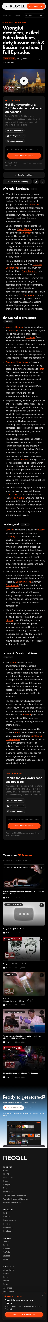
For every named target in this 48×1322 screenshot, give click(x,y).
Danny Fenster (24, 229)
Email (5, 1259)
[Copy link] (42, 181)
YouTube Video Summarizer (15, 1195)
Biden (13, 662)
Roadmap (7, 1231)
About (6, 1170)
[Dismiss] (42, 1295)
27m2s (25, 524)
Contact (6, 1217)
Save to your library (25, 175)
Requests (7, 1224)
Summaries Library (11, 15)
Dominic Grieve (23, 582)
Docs (5, 1181)
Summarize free (24, 156)
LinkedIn (6, 1256)
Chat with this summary (19, 181)
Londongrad (12, 536)
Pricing (6, 1174)
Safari (5, 1284)
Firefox (6, 1281)
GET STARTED (15, 1108)
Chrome (6, 1274)
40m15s (9, 657)
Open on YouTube (36, 15)
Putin (41, 369)
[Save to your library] (41, 868)
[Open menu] (6, 6)
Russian (13, 330)
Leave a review (9, 1220)
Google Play (8, 1291)
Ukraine (9, 620)
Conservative (12, 585)
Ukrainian (30, 337)
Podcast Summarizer (12, 1202)
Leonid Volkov (12, 494)
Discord (6, 1249)
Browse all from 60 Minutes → (18, 860)
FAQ (5, 1213)
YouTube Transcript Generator (16, 1199)
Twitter (6, 1241)
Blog (5, 1188)
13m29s (9, 321)
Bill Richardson (26, 295)
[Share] (36, 181)
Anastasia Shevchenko (17, 362)
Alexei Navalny (17, 498)
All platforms (8, 1270)
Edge (5, 1277)
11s (34, 189)
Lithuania (18, 327)
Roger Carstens (29, 271)
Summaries (8, 1192)
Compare (7, 1185)
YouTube (23, 459)
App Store (7, 1288)
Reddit (6, 1245)
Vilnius (9, 327)
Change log (8, 1227)
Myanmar (26, 233)
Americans (34, 204)
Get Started (36, 6)
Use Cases (8, 1177)
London (9, 530)
